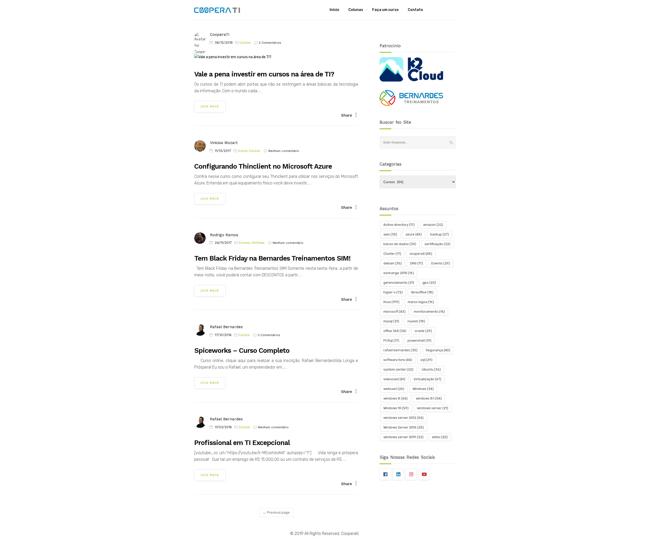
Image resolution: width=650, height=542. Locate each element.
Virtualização (427, 379)
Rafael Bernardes (226, 327)
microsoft (394, 311)
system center (398, 369)
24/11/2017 (223, 243)
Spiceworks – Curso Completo (241, 350)
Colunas (355, 10)
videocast (394, 379)
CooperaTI (220, 34)
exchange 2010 (398, 273)
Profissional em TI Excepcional (242, 443)
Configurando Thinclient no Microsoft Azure (263, 166)
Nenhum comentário (283, 151)
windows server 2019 (403, 437)
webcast (393, 389)
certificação (437, 244)
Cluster (392, 254)
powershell (419, 340)
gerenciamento (398, 282)
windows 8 (395, 398)
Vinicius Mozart (224, 142)
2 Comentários (270, 42)
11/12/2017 (223, 151)
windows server (432, 408)
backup (439, 234)
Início (334, 10)
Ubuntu (431, 369)
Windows (423, 389)
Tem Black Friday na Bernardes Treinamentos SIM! (272, 258)
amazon (433, 225)
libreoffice (422, 292)
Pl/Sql (391, 340)
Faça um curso (385, 10)
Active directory (399, 225)
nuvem (416, 321)
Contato (415, 10)
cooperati (421, 254)
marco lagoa (421, 302)
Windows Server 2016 (403, 427)
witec (440, 437)
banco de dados (399, 244)
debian (392, 263)
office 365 (394, 331)
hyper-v (393, 292)
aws (390, 234)
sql (426, 360)
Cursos (245, 42)
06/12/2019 (224, 42)
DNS (416, 263)
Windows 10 (396, 408)
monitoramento (429, 311)
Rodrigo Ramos (224, 235)
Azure (242, 151)
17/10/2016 (223, 335)
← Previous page (276, 512)
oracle (423, 331)
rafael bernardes (400, 350)
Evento (440, 263)
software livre (397, 360)
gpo (429, 282)
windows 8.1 (429, 398)
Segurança (438, 350)
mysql (391, 321)
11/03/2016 (223, 427)
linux (391, 302)
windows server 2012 (403, 418)
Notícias (258, 243)
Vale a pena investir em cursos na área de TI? (264, 74)
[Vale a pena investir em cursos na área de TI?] (232, 59)
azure (413, 234)
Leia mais (210, 106)
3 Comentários (269, 335)
